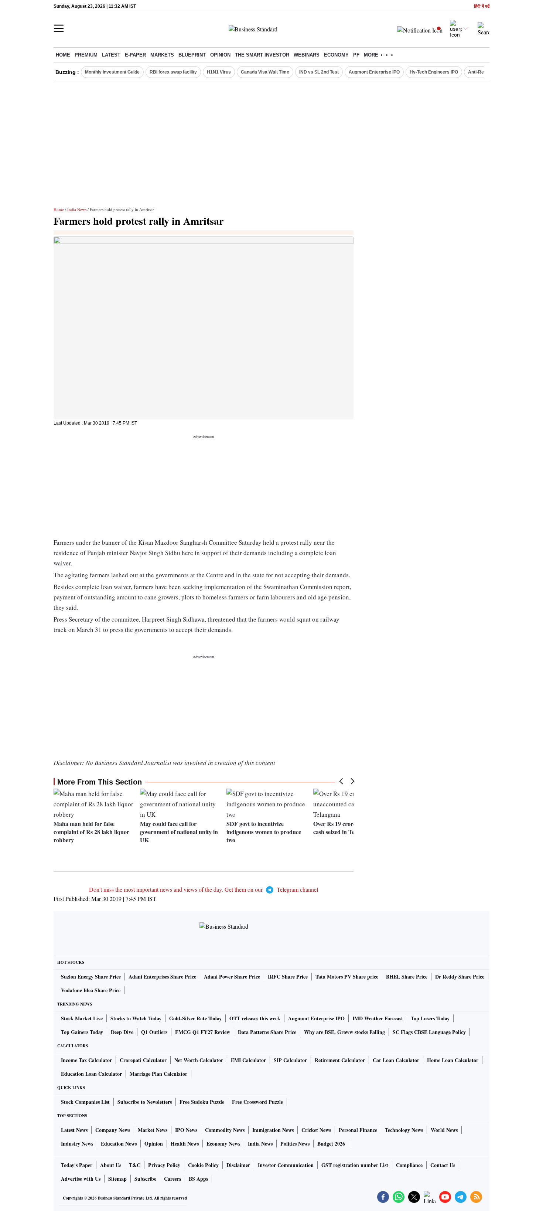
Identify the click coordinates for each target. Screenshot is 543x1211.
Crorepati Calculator (143, 1060)
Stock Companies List (85, 1102)
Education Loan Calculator (91, 1074)
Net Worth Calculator (198, 1060)
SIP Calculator (290, 1060)
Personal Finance (358, 1130)
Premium (86, 55)
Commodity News (225, 1130)
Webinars (307, 55)
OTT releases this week (254, 1018)
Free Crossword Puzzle (257, 1102)
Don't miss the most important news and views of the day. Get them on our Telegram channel (203, 889)
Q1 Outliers (154, 1032)
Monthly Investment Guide (112, 72)
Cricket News (316, 1130)
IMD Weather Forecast (377, 1018)
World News (444, 1130)
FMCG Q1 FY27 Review (202, 1032)
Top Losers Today (430, 1018)
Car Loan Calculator (396, 1060)
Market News (152, 1130)
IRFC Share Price (288, 976)
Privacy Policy (164, 1165)
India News (76, 209)
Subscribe (145, 1179)
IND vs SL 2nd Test (319, 72)
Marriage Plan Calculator (158, 1074)
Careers (172, 1179)
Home (63, 55)
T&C (134, 1165)
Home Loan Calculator (452, 1060)
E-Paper (135, 55)
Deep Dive (122, 1032)
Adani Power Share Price (232, 976)
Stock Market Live (82, 1018)
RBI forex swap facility (173, 72)
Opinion (220, 55)
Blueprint (192, 55)
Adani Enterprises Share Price (162, 976)
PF (356, 55)
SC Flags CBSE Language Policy (429, 1032)
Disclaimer (238, 1165)
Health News (185, 1143)
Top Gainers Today (82, 1032)
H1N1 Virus (219, 72)
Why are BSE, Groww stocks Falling (344, 1032)
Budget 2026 (331, 1143)
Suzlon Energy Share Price (91, 976)
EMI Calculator (248, 1060)
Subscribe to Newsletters (144, 1102)
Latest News (74, 1130)
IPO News (186, 1130)
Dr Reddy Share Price (459, 976)
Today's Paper (76, 1165)
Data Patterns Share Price (267, 1032)
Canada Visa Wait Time (265, 72)
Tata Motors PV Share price (346, 976)
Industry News (77, 1143)
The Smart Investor (262, 55)
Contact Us (442, 1165)
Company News (112, 1130)
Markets (162, 55)
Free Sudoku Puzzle (202, 1102)
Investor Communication (286, 1165)
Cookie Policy (203, 1165)
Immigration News (273, 1130)
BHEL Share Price (406, 976)
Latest (111, 55)
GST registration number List (354, 1165)
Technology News (404, 1130)
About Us (110, 1165)
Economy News (223, 1143)
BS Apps (198, 1179)
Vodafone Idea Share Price (90, 990)
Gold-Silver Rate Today (195, 1018)
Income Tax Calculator (86, 1060)
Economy (336, 55)
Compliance (409, 1165)
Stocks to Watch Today (135, 1018)
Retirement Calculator (340, 1060)
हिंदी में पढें (481, 6)
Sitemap (117, 1179)
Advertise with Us (80, 1179)
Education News (119, 1143)
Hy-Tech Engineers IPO (434, 72)
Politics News (295, 1143)
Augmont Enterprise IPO (374, 72)
